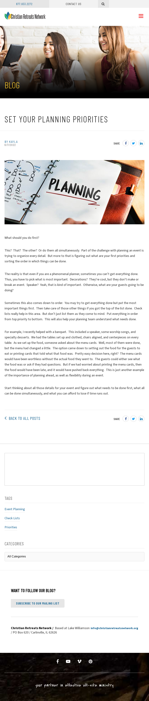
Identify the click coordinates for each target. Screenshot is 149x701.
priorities (11, 527)
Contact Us (73, 4)
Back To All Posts (23, 418)
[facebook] (57, 661)
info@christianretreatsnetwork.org (114, 628)
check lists (12, 518)
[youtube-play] (68, 661)
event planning (15, 509)
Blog (12, 85)
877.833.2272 (24, 4)
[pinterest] (91, 661)
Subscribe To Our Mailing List (37, 603)
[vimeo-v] (79, 661)
